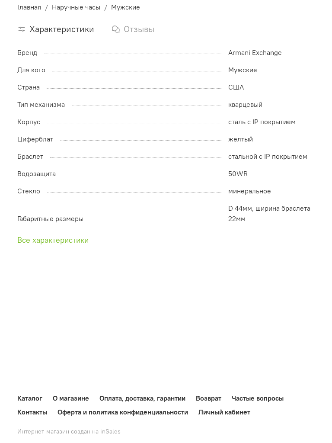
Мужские (125, 7)
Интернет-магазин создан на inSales (69, 431)
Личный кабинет (224, 412)
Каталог (29, 398)
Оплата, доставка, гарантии (142, 398)
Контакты (32, 412)
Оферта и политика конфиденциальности (122, 412)
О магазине (71, 398)
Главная (29, 7)
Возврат (208, 398)
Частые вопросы (258, 398)
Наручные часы (76, 7)
